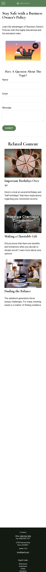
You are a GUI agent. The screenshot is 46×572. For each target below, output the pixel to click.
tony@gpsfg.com (23, 552)
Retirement (23, 564)
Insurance (23, 571)
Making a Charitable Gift (20, 236)
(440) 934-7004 (25, 536)
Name (5, 79)
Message (6, 107)
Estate (23, 569)
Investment (23, 566)
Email (5, 93)
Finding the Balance (17, 291)
